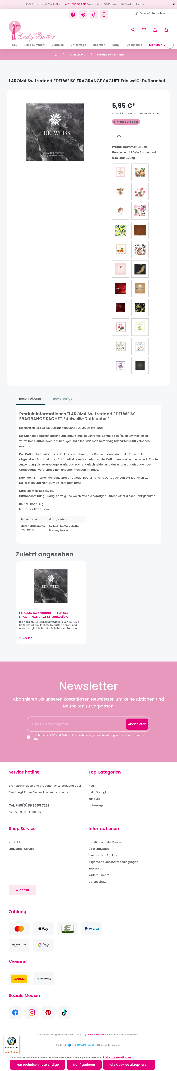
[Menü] (17, 1037)
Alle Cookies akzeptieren (129, 1064)
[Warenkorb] (164, 30)
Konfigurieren (84, 1064)
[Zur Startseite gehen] (32, 31)
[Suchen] (132, 30)
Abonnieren (137, 724)
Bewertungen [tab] (63, 398)
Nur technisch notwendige (38, 1064)
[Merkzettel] (144, 30)
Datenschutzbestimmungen (79, 735)
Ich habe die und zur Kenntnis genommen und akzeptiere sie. (90, 737)
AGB (52, 735)
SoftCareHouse (84, 1045)
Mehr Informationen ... (118, 1057)
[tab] (30, 399)
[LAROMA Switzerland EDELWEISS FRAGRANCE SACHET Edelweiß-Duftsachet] (50, 586)
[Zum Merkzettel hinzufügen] (119, 137)
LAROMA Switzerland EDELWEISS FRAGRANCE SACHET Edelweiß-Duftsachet (43, 615)
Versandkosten (95, 1034)
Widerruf (22, 890)
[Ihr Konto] (155, 30)
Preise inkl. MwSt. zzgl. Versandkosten (135, 113)
